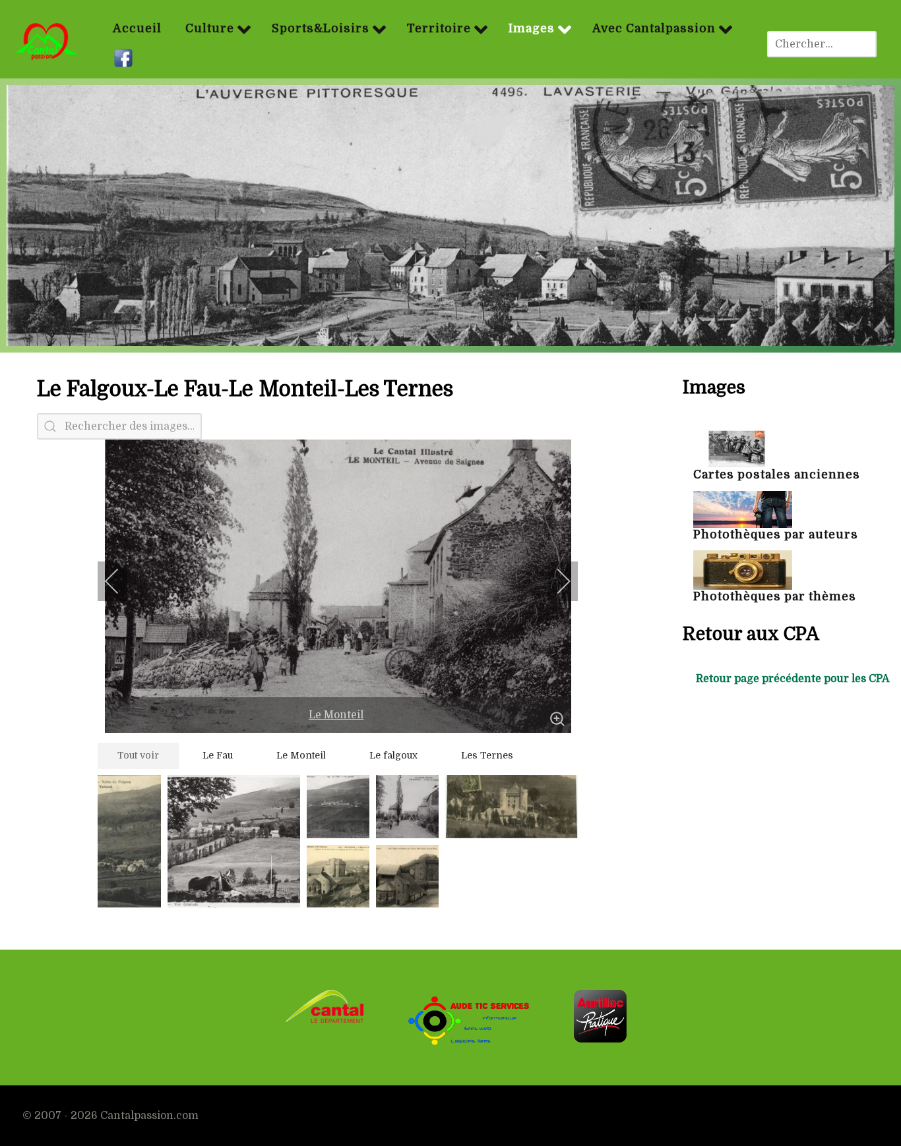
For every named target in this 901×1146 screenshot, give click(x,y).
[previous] (121, 581)
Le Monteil (336, 715)
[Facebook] (125, 58)
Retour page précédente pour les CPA (793, 679)
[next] (555, 581)
